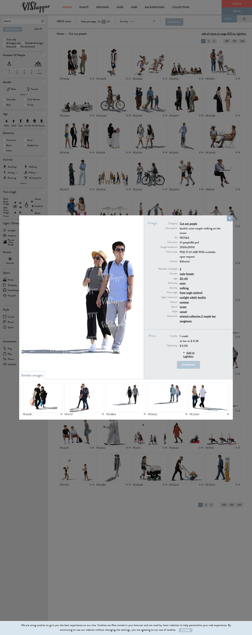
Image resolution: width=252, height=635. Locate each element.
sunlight (184, 297)
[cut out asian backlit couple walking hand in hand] (126, 397)
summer (184, 302)
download (188, 364)
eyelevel (197, 292)
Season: (174, 302)
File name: (173, 242)
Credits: (174, 336)
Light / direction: (169, 297)
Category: (173, 223)
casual (183, 311)
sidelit (193, 297)
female (190, 274)
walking (184, 288)
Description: (171, 228)
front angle (186, 292)
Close (186, 630)
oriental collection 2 (191, 316)
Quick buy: (172, 345)
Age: (175, 278)
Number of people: (168, 269)
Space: (174, 307)
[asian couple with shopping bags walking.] (42, 397)
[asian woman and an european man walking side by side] (84, 397)
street (183, 307)
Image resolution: (169, 247)
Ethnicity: (173, 283)
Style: (175, 311)
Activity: (173, 288)
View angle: (172, 292)
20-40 (184, 278)
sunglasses (186, 321)
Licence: (174, 261)
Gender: (174, 274)
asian (183, 283)
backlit (202, 297)
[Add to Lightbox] (61, 414)
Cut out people (188, 223)
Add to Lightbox (189, 354)
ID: (176, 238)
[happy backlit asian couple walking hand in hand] (167, 397)
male (182, 274)
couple (207, 316)
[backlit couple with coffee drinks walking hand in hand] (209, 397)
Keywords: (172, 316)
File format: (172, 252)
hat (214, 316)
